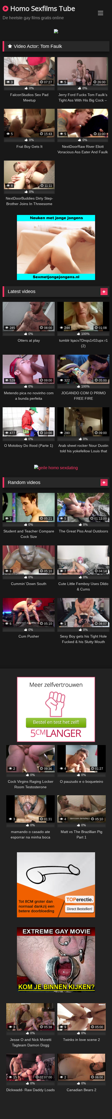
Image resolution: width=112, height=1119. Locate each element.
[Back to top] (96, 1103)
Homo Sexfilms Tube (41, 8)
